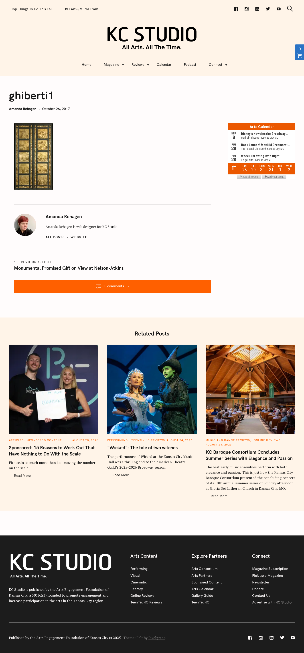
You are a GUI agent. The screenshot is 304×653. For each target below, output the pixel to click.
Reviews (138, 64)
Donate (258, 589)
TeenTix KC (200, 602)
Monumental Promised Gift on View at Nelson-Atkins (69, 268)
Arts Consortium (204, 568)
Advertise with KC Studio (272, 602)
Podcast (190, 64)
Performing (117, 440)
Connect (215, 64)
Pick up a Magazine (267, 575)
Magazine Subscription (270, 568)
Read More (22, 476)
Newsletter (260, 582)
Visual (135, 575)
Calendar (164, 64)
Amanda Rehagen (22, 108)
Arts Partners (201, 575)
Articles (16, 440)
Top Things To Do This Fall (32, 9)
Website (79, 237)
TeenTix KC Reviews (148, 440)
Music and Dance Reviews (228, 440)
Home (86, 64)
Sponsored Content (44, 440)
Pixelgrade (156, 637)
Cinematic (138, 582)
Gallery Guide (202, 595)
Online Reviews (267, 440)
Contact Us (261, 595)
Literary (136, 589)
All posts (55, 237)
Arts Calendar (202, 589)
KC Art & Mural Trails (81, 9)
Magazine (111, 64)
